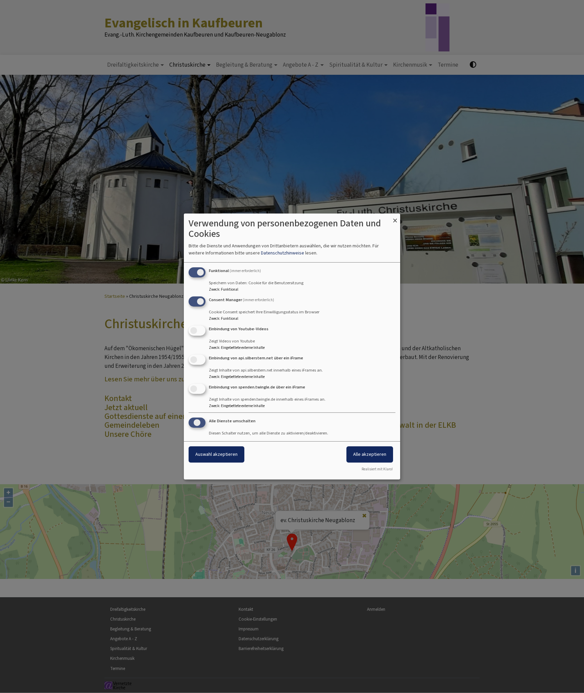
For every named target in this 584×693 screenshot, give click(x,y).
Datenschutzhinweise (282, 253)
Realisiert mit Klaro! (377, 469)
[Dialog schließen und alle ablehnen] (395, 218)
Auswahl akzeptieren (216, 454)
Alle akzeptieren (369, 454)
